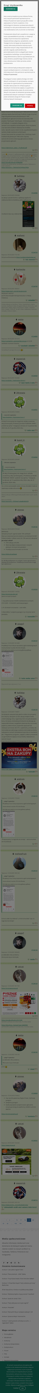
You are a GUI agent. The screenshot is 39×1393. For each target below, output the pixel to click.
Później (30, 106)
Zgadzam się (10, 9)
